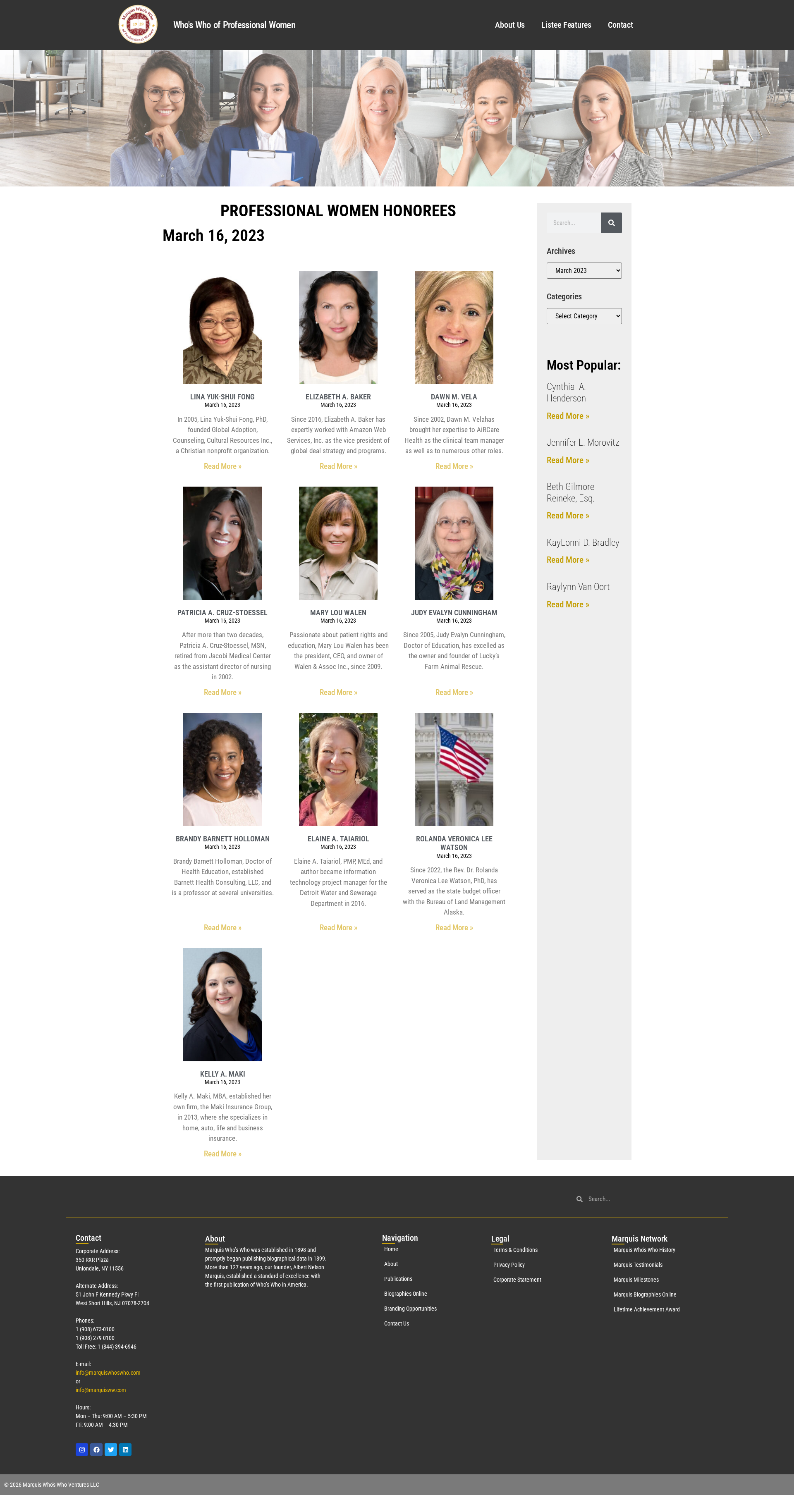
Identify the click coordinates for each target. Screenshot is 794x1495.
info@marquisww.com (101, 1390)
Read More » (223, 466)
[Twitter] (111, 1449)
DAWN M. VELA (454, 396)
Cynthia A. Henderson (566, 392)
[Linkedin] (125, 1449)
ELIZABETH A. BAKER (338, 396)
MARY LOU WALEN (338, 612)
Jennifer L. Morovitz (583, 442)
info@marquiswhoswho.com (108, 1372)
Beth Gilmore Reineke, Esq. (571, 492)
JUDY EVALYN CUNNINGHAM (454, 612)
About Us (510, 25)
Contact (620, 25)
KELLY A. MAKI (222, 1074)
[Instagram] (82, 1449)
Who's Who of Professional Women (234, 25)
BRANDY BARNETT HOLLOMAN (223, 838)
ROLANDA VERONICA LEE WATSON (454, 843)
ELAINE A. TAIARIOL (338, 838)
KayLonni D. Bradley (583, 542)
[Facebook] (96, 1449)
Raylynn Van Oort (578, 586)
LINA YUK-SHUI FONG (222, 396)
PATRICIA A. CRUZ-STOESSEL (222, 612)
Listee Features (566, 25)
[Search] (611, 223)
